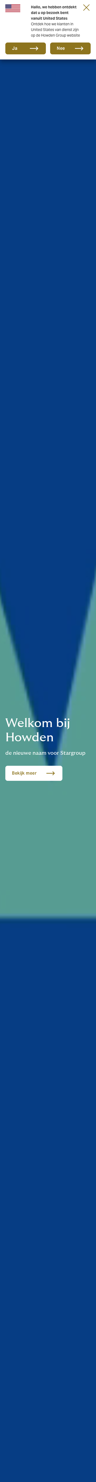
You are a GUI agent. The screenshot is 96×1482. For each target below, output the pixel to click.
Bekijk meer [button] (24, 773)
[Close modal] (86, 7)
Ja (14, 48)
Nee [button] (61, 48)
